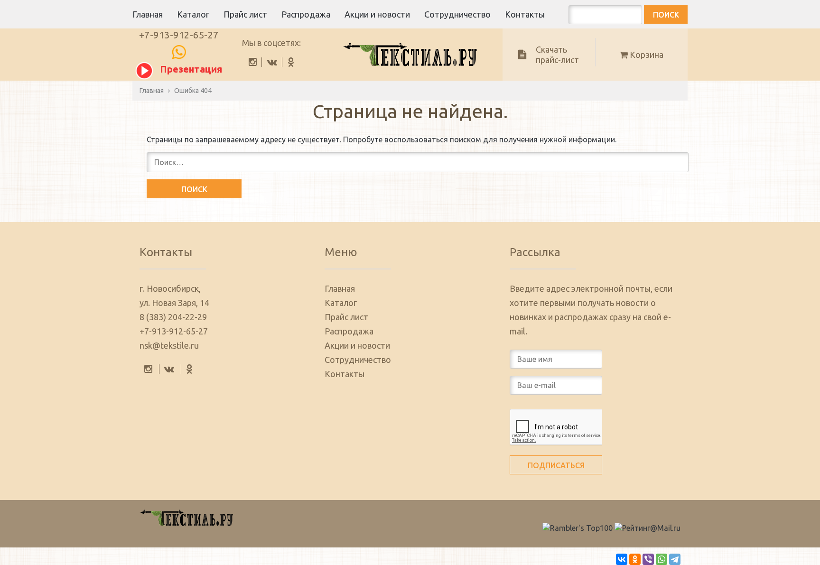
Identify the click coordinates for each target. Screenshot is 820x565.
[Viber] (648, 559)
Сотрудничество (457, 14)
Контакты (525, 14)
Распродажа (305, 14)
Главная (147, 14)
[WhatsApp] (661, 559)
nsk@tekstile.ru (169, 345)
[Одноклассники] (635, 559)
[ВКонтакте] (621, 559)
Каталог (193, 14)
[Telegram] (674, 559)
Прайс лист (245, 14)
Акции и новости (377, 14)
